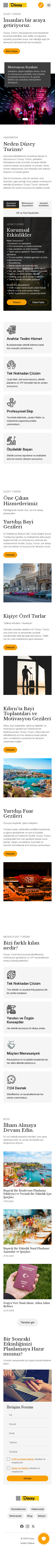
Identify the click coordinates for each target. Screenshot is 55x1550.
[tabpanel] (27, 264)
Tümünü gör (27, 1322)
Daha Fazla (38, 302)
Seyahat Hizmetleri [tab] (44, 204)
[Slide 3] (35, 119)
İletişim (17, 302)
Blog (29, 1515)
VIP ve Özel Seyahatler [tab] (27, 213)
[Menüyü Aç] (49, 5)
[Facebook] (22, 1526)
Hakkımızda (37, 1509)
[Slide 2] (31, 119)
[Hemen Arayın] (41, 5)
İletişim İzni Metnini (20, 1468)
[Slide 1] (25, 119)
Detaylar (10, 554)
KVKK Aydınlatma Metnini (23, 1459)
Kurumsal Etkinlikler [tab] (11, 204)
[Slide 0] (19, 119)
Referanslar (15, 1515)
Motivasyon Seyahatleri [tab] (27, 204)
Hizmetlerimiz (18, 1509)
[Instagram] (27, 1526)
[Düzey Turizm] (15, 5)
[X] (33, 1526)
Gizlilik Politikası (27, 1543)
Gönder (28, 1478)
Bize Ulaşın (12, 51)
